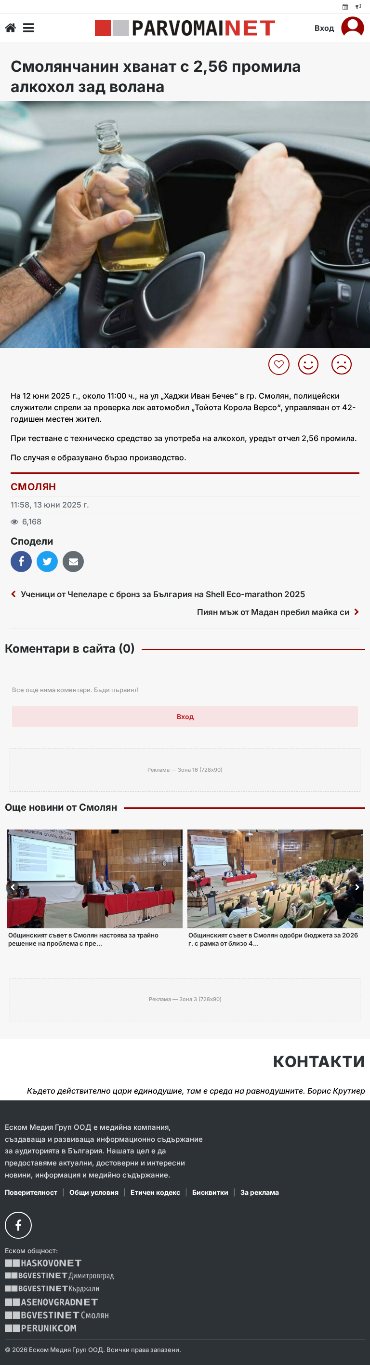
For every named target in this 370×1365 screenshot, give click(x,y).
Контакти (319, 1062)
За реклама (259, 1192)
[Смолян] (56, 1315)
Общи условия (94, 1192)
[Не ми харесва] (345, 364)
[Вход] (352, 27)
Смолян (33, 487)
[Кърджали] (52, 1289)
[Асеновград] (51, 1302)
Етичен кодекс (155, 1192)
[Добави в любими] (280, 364)
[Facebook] (18, 1225)
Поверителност (31, 1192)
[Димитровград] (59, 1276)
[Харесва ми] (312, 364)
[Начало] (10, 28)
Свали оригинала (34, 111)
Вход (324, 28)
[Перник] (40, 1328)
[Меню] (28, 28)
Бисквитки (210, 1192)
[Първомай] (185, 28)
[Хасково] (43, 1263)
